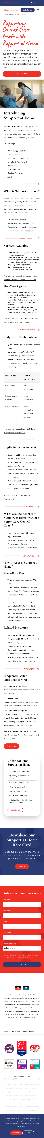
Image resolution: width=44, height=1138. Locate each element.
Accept (16, 1133)
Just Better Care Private (18, 657)
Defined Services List (18, 791)
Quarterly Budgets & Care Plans (20, 777)
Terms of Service (21, 957)
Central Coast (15, 1031)
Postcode (7, 933)
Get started (27, 10)
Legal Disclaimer (16, 1079)
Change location (21, 14)
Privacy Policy (7, 957)
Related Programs (15, 173)
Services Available (15, 155)
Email (5, 922)
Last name (7, 911)
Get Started (22, 74)
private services (31, 714)
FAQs (10, 177)
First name (7, 900)
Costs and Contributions (19, 783)
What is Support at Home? (18, 151)
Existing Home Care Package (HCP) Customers (21, 801)
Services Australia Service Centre (22, 595)
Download (22, 866)
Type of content (9, 944)
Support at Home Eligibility (20, 771)
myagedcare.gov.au (19, 580)
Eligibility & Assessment (17, 162)
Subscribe (22, 964)
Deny (28, 1133)
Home (6, 1031)
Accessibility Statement (32, 1079)
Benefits (11, 166)
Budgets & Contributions (18, 158)
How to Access (14, 169)
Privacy (6, 1079)
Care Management (17, 787)
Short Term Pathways (18, 796)
